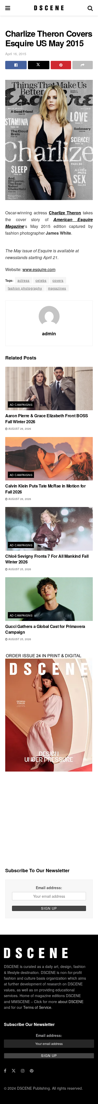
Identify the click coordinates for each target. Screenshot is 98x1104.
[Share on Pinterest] (61, 65)
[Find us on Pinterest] (31, 1071)
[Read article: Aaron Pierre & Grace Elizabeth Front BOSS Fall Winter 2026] (49, 388)
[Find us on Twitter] (13, 1071)
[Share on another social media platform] (82, 65)
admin (49, 333)
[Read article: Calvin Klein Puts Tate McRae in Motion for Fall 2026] (49, 459)
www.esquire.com (38, 269)
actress (24, 280)
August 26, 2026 (19, 429)
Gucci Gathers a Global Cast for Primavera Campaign (45, 629)
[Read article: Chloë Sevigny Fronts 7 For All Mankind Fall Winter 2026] (49, 529)
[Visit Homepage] (49, 8)
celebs (41, 280)
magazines (57, 288)
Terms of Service (37, 1007)
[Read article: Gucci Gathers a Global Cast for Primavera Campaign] (49, 599)
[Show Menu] (7, 8)
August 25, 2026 (19, 569)
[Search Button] (90, 8)
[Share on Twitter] (38, 65)
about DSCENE (70, 1001)
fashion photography (25, 288)
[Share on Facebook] (16, 65)
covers (58, 280)
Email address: (49, 887)
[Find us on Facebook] (5, 1071)
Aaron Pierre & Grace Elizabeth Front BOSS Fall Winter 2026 (46, 418)
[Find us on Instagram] (23, 1071)
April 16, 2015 (15, 53)
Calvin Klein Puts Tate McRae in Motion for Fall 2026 (45, 489)
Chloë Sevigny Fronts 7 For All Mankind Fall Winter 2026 (46, 559)
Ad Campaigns (21, 404)
